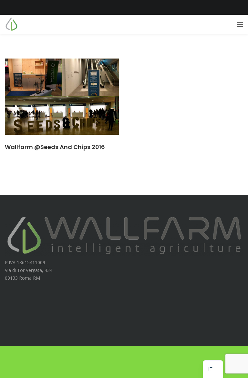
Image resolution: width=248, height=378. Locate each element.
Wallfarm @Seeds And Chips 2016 (55, 147)
